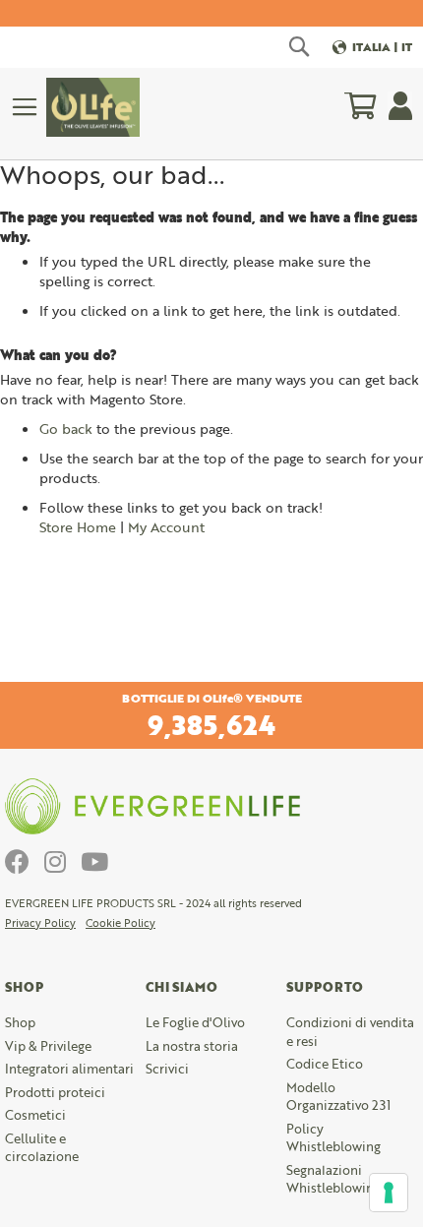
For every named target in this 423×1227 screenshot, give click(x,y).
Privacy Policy (40, 923)
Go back (65, 428)
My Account (166, 527)
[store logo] (93, 107)
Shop (20, 1022)
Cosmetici (35, 1115)
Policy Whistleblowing (333, 1138)
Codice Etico (324, 1064)
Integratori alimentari (69, 1068)
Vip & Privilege (48, 1046)
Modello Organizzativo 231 (338, 1096)
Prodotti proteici (55, 1092)
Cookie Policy (120, 923)
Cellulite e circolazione (42, 1148)
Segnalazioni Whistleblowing (333, 1179)
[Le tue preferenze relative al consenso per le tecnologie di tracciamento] (388, 1192)
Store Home (77, 527)
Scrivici (167, 1068)
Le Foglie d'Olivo (195, 1022)
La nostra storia (192, 1046)
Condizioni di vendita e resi (350, 1031)
